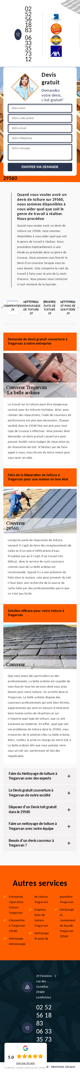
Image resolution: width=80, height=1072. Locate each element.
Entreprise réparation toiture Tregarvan (16, 905)
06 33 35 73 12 (28, 49)
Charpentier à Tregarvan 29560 (17, 926)
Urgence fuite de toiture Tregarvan (41, 918)
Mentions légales (63, 1067)
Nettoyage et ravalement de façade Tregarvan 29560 (67, 923)
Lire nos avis (25, 1063)
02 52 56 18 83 (28, 20)
